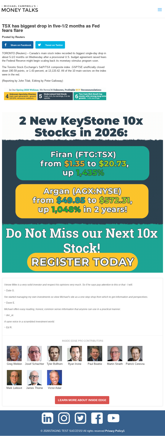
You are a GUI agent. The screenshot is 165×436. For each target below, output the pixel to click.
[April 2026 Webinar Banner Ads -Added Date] (55, 99)
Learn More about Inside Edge (82, 400)
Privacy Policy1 (115, 430)
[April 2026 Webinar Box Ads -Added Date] (82, 271)
